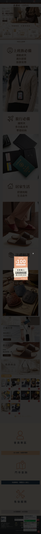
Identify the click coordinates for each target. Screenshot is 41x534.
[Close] (33, 253)
